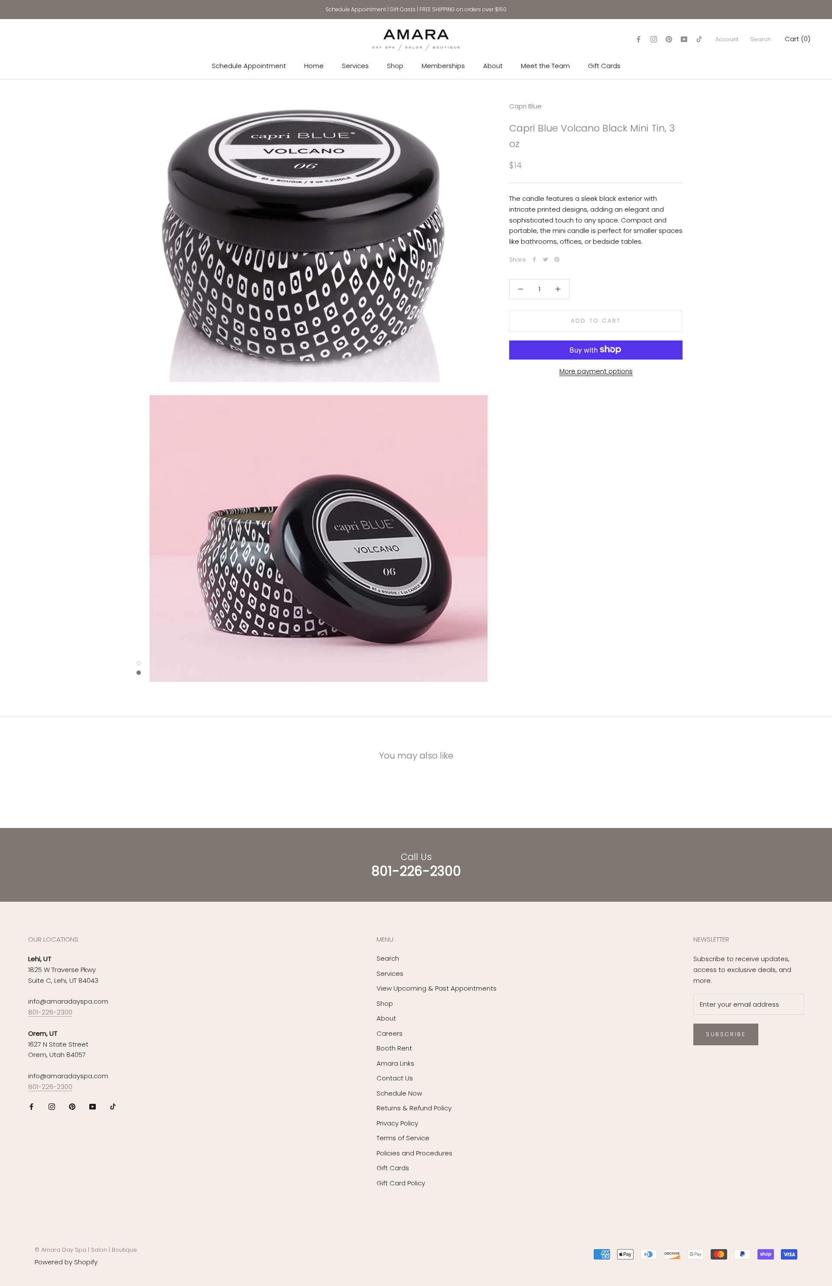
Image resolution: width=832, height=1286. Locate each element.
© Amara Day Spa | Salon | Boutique (86, 1250)
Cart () (797, 38)
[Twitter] (545, 259)
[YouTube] (684, 39)
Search (761, 39)
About (493, 65)
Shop (395, 65)
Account (726, 39)
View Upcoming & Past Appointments (437, 988)
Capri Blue (525, 106)
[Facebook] (638, 39)
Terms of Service (403, 1137)
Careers (390, 1033)
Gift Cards (403, 9)
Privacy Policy (397, 1123)
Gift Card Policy (401, 1183)
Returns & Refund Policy (414, 1108)
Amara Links (395, 1063)
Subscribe (726, 1034)
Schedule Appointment (355, 9)
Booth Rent (394, 1048)
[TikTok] (699, 39)
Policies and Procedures (414, 1153)
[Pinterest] (669, 39)
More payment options (596, 370)
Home (314, 65)
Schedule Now (399, 1093)
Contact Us (395, 1078)
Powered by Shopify (66, 1261)
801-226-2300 (50, 1012)
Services (355, 65)
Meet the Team (545, 65)
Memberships (443, 65)
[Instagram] (653, 39)
